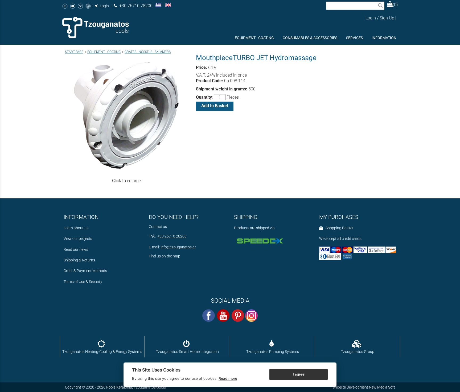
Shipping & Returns (79, 260)
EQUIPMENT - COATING (104, 52)
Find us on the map (164, 256)
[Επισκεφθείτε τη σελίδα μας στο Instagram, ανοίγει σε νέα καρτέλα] (88, 6)
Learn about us (76, 228)
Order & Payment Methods (85, 271)
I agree (299, 374)
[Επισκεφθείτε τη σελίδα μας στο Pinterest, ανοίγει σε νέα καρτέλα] (80, 6)
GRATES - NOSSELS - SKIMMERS (148, 52)
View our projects (78, 238)
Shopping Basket (339, 228)
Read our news (76, 249)
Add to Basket (214, 105)
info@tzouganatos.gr (178, 247)
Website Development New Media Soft (363, 387)
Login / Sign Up (379, 17)
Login (104, 6)
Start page (74, 52)
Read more (228, 378)
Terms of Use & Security (83, 282)
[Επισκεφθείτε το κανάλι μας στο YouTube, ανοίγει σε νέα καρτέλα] (72, 6)
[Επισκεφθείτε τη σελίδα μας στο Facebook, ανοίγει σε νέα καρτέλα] (65, 6)
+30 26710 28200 (135, 5)
